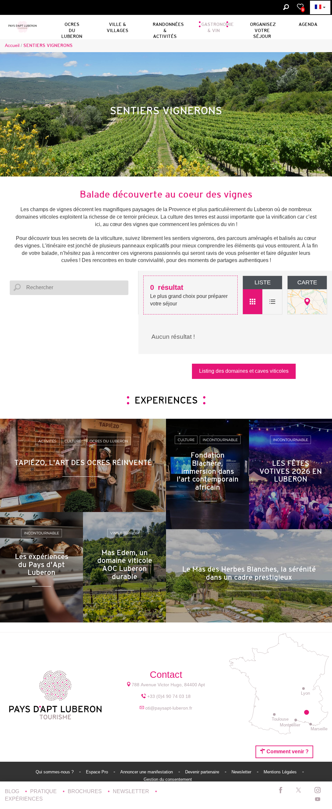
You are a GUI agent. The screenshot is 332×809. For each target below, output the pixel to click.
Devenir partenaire (202, 771)
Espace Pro (97, 771)
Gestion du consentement (168, 779)
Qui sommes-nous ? (55, 771)
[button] (72, 26)
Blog (12, 791)
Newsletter (242, 771)
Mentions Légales (281, 771)
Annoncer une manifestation (147, 771)
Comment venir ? (287, 751)
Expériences (24, 799)
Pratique (44, 791)
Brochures (85, 791)
